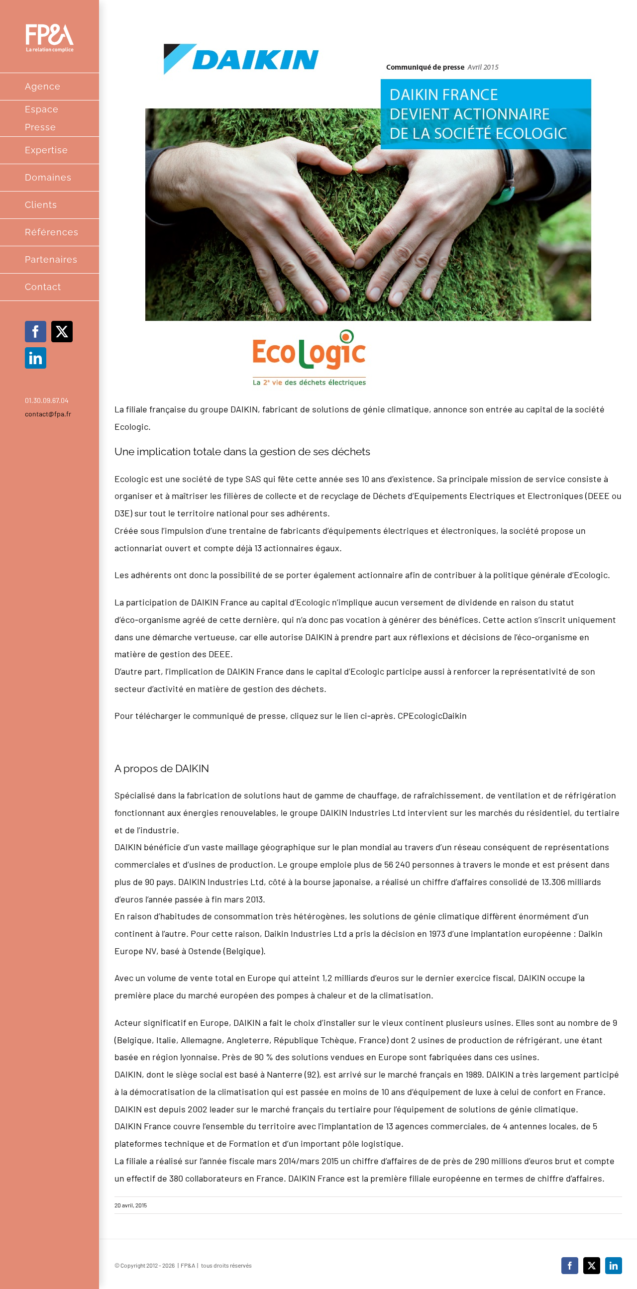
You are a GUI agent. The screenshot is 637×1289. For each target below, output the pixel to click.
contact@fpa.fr (48, 413)
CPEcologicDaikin (432, 715)
